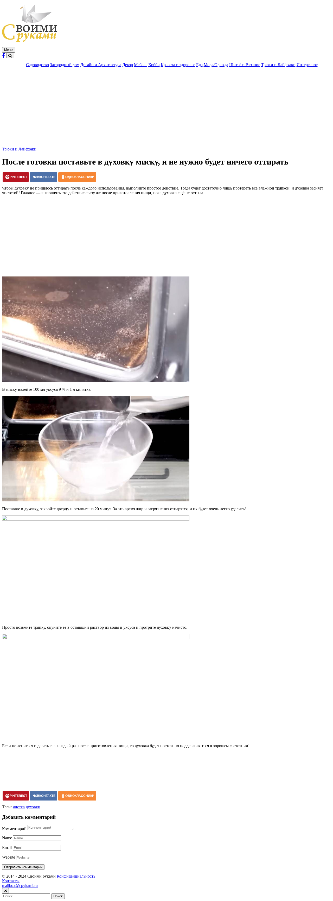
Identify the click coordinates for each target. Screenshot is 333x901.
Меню (8, 50)
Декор (127, 64)
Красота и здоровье (178, 64)
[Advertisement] (166, 107)
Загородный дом (64, 64)
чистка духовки (26, 807)
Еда (199, 64)
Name (7, 838)
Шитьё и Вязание (244, 64)
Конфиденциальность (76, 876)
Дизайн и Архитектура (100, 64)
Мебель (140, 64)
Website (8, 857)
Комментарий (14, 829)
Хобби (154, 64)
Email (7, 847)
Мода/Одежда (216, 64)
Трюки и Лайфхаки (278, 64)
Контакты (11, 881)
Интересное (307, 64)
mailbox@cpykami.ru (20, 885)
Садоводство (37, 64)
